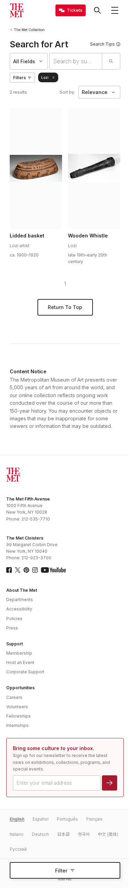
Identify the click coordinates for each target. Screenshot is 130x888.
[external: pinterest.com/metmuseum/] (26, 570)
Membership (19, 653)
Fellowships (18, 716)
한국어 (83, 834)
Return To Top (65, 307)
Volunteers (17, 706)
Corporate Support (25, 671)
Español (41, 819)
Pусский (18, 849)
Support (14, 643)
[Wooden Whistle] (94, 168)
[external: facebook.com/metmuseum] (9, 570)
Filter (61, 870)
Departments (19, 599)
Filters (19, 77)
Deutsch (40, 834)
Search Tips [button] (102, 44)
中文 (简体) (108, 834)
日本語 (63, 834)
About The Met (21, 590)
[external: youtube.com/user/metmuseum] (53, 570)
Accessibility (19, 608)
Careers (14, 697)
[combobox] (76, 61)
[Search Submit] (111, 61)
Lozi (45, 77)
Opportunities (20, 687)
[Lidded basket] (36, 168)
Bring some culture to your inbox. (53, 748)
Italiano (17, 834)
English (17, 819)
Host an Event (20, 662)
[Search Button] (97, 10)
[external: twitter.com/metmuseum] (17, 570)
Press (12, 627)
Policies (14, 618)
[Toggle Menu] (114, 10)
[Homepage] (17, 10)
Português (67, 819)
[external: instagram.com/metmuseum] (35, 570)
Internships (17, 725)
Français (94, 819)
